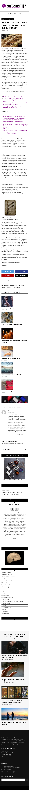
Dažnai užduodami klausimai (9, 752)
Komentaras (22, 275)
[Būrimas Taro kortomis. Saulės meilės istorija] (14, 669)
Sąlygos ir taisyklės (6, 756)
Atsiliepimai (4, 751)
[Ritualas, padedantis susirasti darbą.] (7, 322)
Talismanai (4, 609)
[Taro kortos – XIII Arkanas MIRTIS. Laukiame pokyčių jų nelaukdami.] (14, 692)
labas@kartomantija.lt (9, 772)
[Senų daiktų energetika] (7, 389)
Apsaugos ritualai (6, 572)
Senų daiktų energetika (8, 391)
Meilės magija (5, 595)
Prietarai (3, 605)
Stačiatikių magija (6, 607)
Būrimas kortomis (6, 582)
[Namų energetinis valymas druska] (7, 356)
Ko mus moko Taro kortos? (8, 589)
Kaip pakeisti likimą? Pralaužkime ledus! (12, 374)
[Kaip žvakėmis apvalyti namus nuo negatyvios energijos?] (7, 339)
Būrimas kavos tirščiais (7, 580)
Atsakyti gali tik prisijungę (22, 434)
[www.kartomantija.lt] (14, 7)
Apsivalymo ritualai (7, 19)
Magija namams (5, 591)
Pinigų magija (5, 599)
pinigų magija (14, 285)
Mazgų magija (5, 593)
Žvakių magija (16, 287)
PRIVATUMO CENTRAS (7, 754)
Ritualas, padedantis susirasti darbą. (11, 324)
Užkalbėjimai (4, 611)
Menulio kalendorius (7, 597)
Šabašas (9, 287)
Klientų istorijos (5, 587)
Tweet (9, 271)
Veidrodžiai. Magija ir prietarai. (9, 308)
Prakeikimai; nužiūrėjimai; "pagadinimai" (12, 601)
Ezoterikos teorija (6, 585)
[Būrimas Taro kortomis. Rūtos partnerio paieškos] (14, 714)
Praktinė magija (5, 603)
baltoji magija (5, 285)
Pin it (9, 275)
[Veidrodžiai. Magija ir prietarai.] (7, 306)
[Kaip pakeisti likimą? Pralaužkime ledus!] (7, 373)
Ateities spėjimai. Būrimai (8, 576)
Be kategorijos (5, 578)
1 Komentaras (13, 30)
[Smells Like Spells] (14, 468)
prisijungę (6, 443)
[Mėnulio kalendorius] (14, 558)
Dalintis (22, 271)
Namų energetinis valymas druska (10, 358)
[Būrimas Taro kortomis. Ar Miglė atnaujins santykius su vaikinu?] (14, 647)
